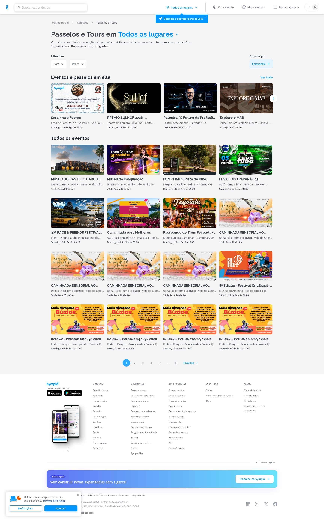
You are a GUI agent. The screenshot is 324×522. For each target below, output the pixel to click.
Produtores (250, 400)
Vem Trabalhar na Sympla (219, 395)
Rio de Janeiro (100, 400)
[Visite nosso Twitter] (266, 504)
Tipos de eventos (177, 400)
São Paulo (98, 395)
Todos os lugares (145, 34)
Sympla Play (137, 453)
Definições (25, 508)
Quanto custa (175, 406)
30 (175, 363)
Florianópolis (99, 442)
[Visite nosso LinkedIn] (248, 504)
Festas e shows (138, 390)
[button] (182, 19)
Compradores (251, 395)
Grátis (134, 448)
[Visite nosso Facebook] (275, 504)
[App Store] (54, 393)
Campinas (98, 448)
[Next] (274, 98)
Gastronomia (137, 421)
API (170, 442)
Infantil (134, 437)
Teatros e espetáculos (142, 395)
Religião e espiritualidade (144, 432)
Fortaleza (98, 427)
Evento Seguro (176, 448)
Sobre (209, 390)
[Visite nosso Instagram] (257, 504)
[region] (43, 504)
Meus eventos (257, 7)
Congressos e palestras (143, 411)
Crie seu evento (177, 395)
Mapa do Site (138, 495)
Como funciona (176, 390)
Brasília (97, 406)
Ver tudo (267, 77)
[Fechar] (78, 495)
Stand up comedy (140, 416)
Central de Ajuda (253, 390)
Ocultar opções (267, 462)
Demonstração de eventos (182, 411)
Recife (96, 432)
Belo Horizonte (100, 390)
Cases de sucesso (178, 432)
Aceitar (61, 508)
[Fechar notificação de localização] (206, 17)
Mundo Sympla (176, 416)
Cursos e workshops (141, 427)
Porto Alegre (99, 416)
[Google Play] (73, 393)
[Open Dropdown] (312, 7)
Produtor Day (175, 421)
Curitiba (97, 421)
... (168, 363)
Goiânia (97, 437)
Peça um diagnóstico (179, 427)
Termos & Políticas (54, 500)
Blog (208, 400)
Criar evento (226, 7)
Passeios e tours (139, 400)
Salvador (97, 411)
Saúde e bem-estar (141, 442)
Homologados (176, 437)
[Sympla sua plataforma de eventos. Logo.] (7, 7)
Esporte (135, 406)
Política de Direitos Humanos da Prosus (108, 495)
